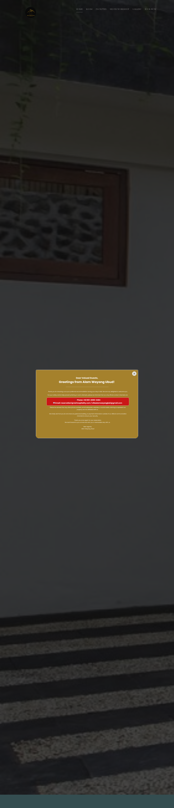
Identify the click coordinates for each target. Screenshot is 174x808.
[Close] (134, 373)
